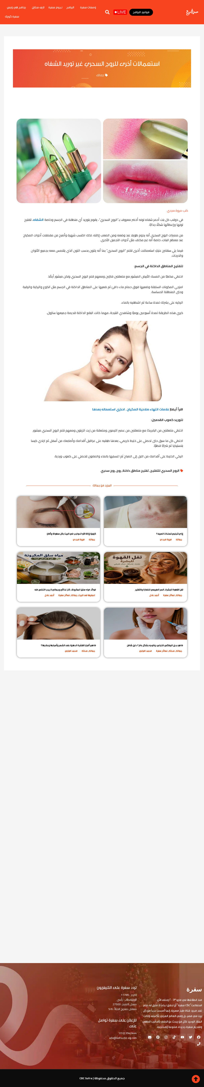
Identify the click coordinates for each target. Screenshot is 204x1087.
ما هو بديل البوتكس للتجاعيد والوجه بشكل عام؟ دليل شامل (155, 645)
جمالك (100, 75)
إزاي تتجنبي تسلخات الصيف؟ (169, 533)
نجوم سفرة (55, 7)
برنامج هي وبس (16, 7)
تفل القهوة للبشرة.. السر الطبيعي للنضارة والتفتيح (159, 589)
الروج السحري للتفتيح (164, 470)
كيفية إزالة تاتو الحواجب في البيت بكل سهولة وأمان (71, 533)
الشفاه (38, 220)
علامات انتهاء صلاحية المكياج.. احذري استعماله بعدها (130, 409)
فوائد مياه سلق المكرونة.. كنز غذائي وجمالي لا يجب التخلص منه (65, 589)
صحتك (172, 651)
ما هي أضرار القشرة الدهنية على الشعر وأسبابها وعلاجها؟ (68, 645)
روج (118, 470)
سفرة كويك (12, 16)
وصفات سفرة (88, 7)
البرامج (70, 7)
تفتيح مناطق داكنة (136, 470)
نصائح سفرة (169, 595)
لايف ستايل (38, 7)
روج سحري (108, 470)
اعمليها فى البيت (86, 595)
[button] (107, 12)
